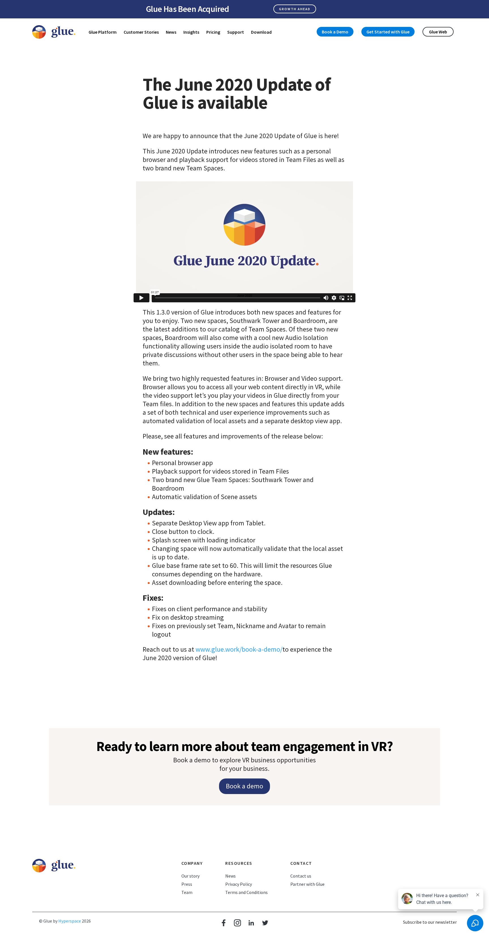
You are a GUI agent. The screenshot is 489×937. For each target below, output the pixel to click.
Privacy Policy (238, 884)
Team (186, 892)
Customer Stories (141, 32)
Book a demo (244, 786)
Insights (191, 32)
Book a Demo (335, 32)
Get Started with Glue (387, 32)
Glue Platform (103, 32)
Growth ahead (294, 9)
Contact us (300, 876)
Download (261, 32)
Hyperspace (69, 921)
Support (235, 32)
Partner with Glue (307, 884)
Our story (190, 876)
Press (186, 884)
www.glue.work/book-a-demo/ (239, 649)
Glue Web (438, 32)
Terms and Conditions (246, 892)
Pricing (213, 32)
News (171, 32)
